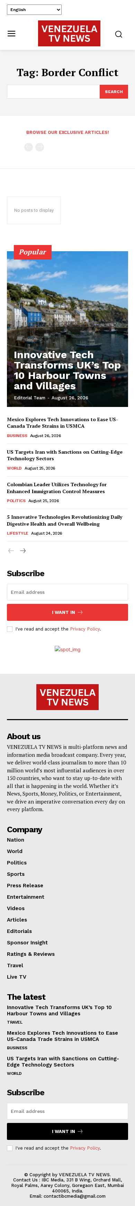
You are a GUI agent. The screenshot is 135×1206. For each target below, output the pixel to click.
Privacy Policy (85, 629)
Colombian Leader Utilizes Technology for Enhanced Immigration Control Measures (57, 488)
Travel (14, 1022)
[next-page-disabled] (39, 147)
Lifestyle (17, 533)
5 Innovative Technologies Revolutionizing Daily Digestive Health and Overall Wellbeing (64, 520)
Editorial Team (29, 397)
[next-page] (22, 551)
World (14, 468)
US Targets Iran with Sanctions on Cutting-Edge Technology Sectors (63, 1061)
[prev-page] (28, 147)
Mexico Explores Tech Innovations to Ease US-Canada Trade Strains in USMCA (62, 422)
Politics (16, 500)
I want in (63, 612)
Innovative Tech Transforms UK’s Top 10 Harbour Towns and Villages (67, 370)
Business (17, 435)
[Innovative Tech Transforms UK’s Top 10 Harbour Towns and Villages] (67, 329)
